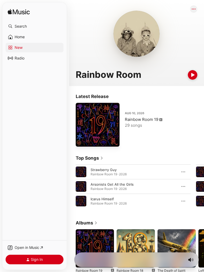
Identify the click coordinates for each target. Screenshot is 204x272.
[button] (34, 26)
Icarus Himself (102, 199)
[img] (19, 12)
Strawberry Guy (104, 170)
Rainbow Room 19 (141, 119)
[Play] (192, 75)
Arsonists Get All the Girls (112, 184)
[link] (89, 158)
